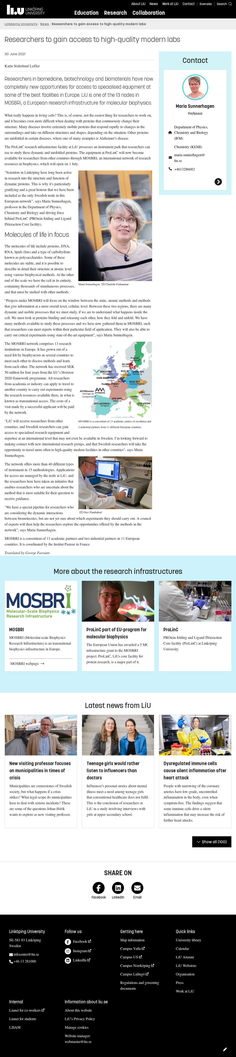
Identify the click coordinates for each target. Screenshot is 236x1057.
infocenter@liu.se (26, 954)
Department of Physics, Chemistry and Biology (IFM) (191, 132)
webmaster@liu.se (78, 1041)
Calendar (182, 948)
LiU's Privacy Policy (80, 1018)
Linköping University (21, 24)
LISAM (15, 1027)
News (154, 4)
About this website (78, 1010)
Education (86, 12)
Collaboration (149, 12)
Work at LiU (170, 4)
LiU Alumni (185, 956)
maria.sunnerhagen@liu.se (189, 157)
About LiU (138, 4)
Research (115, 12)
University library (188, 939)
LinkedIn (79, 959)
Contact (189, 4)
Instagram (80, 950)
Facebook (80, 941)
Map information (132, 939)
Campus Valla (130, 948)
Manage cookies (76, 1027)
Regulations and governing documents (139, 985)
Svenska (206, 4)
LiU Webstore (186, 965)
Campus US (129, 956)
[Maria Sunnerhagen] (195, 181)
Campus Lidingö (132, 974)
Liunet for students (22, 1018)
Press (179, 982)
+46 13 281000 (25, 961)
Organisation (185, 974)
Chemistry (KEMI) (188, 146)
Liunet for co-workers (25, 1010)
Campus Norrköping (135, 965)
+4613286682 (184, 169)
